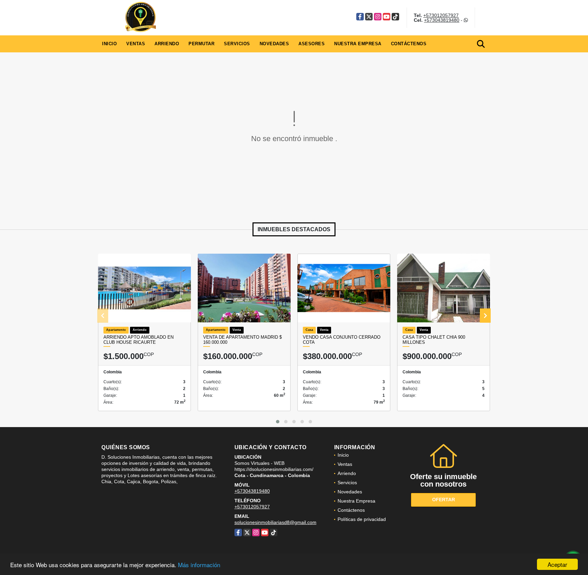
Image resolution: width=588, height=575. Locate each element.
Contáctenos (409, 43)
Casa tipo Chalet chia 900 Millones (434, 340)
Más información (199, 564)
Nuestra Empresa (357, 43)
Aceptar (557, 564)
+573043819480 (441, 20)
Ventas (135, 43)
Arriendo (166, 43)
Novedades (274, 43)
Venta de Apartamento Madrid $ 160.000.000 (242, 340)
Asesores (311, 43)
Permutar (201, 43)
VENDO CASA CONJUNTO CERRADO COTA (341, 340)
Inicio (109, 43)
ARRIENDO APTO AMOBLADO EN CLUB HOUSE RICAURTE (138, 340)
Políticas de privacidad (362, 519)
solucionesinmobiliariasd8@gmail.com (275, 522)
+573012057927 (441, 15)
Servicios (237, 43)
